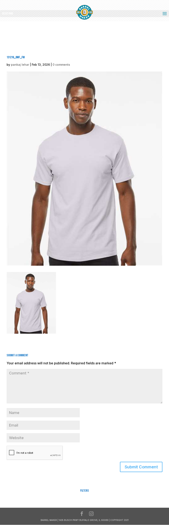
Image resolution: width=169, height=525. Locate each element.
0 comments (61, 64)
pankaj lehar (20, 64)
